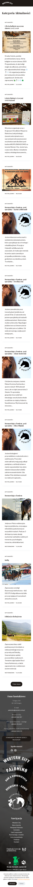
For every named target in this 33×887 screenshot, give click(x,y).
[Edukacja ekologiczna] (16, 630)
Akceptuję (12, 883)
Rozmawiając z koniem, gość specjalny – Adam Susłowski (16, 352)
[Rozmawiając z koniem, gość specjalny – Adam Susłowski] (16, 367)
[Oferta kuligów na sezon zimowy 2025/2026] (16, 42)
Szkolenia (16, 830)
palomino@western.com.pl (16, 710)
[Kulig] (16, 574)
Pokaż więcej (16, 684)
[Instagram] (15, 750)
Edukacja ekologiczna (13, 616)
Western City (16, 822)
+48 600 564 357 (16, 717)
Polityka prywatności (23, 879)
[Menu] (30, 3)
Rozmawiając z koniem (13, 496)
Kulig (7, 560)
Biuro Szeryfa (16, 825)
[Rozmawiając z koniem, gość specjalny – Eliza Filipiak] (16, 439)
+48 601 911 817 (16, 724)
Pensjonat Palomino (16, 827)
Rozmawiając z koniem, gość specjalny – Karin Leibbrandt (16, 208)
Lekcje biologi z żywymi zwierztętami (14, 99)
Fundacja (16, 839)
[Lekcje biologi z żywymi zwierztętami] (16, 114)
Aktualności (9, 22)
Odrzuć (21, 883)
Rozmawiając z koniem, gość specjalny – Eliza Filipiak (16, 424)
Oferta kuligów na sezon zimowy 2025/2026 (14, 27)
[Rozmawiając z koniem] (16, 509)
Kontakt (16, 842)
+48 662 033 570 (16, 731)
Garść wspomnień (16, 832)
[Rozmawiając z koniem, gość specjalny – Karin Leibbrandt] (16, 223)
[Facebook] (12, 750)
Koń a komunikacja (16, 837)
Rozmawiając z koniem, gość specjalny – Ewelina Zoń (16, 280)
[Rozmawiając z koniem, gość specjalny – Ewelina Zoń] (16, 295)
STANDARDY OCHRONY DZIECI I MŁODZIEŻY (16, 739)
